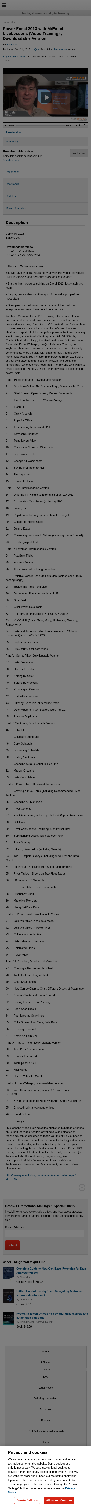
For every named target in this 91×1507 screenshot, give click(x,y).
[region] (45, 1476)
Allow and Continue (59, 1500)
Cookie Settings (27, 1500)
